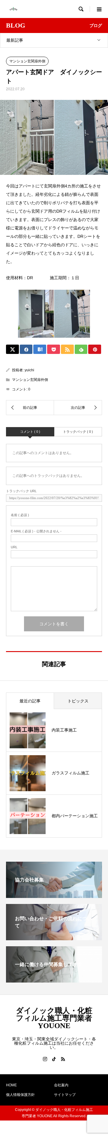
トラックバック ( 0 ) (78, 431)
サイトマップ (65, 1095)
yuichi (29, 370)
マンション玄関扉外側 (27, 61)
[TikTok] (54, 1059)
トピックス (78, 701)
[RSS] (63, 1059)
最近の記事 (30, 701)
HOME (11, 1085)
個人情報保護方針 (20, 1095)
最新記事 (14, 40)
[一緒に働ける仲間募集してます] (54, 980)
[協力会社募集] (54, 895)
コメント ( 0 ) (30, 431)
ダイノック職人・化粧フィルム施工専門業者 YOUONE (54, 1018)
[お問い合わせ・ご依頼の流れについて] (54, 937)
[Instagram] (45, 1059)
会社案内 (61, 1085)
